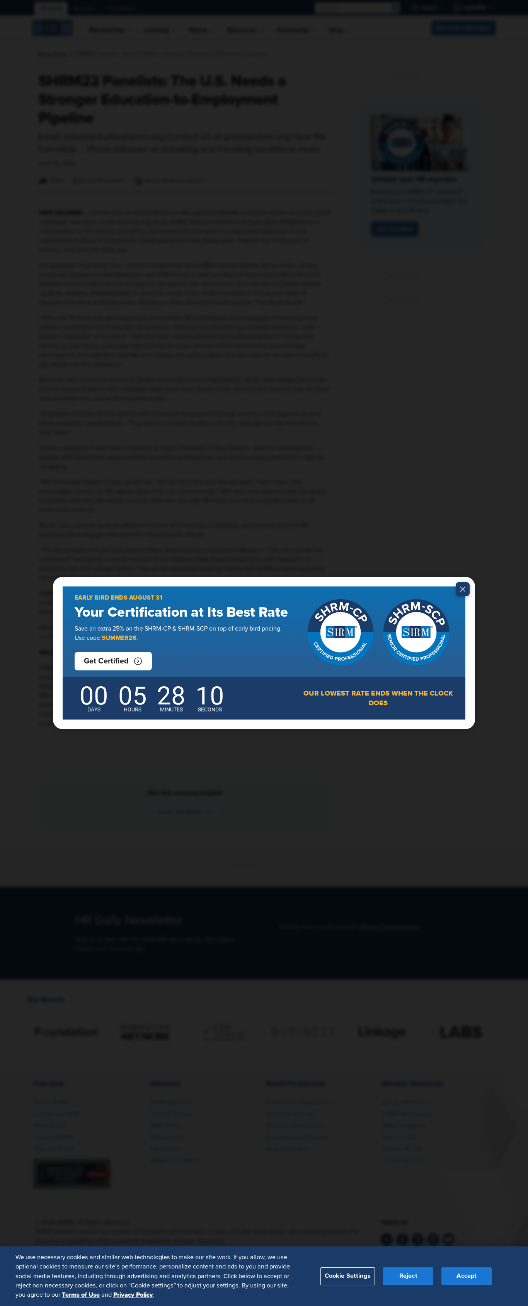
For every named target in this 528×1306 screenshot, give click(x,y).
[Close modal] (463, 589)
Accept (466, 1276)
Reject (408, 1276)
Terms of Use (81, 1295)
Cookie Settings (348, 1276)
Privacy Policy (133, 1295)
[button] (113, 661)
